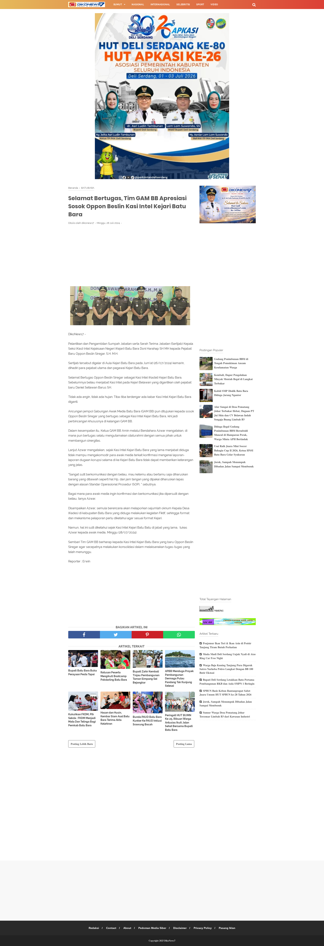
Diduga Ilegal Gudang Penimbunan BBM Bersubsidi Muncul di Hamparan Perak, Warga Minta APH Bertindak (231, 433)
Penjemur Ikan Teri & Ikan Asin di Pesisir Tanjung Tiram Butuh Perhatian (225, 645)
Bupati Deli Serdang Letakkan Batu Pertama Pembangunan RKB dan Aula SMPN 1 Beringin (227, 682)
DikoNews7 (169, 940)
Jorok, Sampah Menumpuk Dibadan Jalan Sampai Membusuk (234, 464)
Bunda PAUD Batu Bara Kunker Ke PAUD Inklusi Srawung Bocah (147, 720)
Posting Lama (184, 744)
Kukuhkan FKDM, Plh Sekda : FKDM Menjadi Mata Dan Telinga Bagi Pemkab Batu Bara (82, 720)
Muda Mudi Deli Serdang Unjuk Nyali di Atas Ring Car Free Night (228, 656)
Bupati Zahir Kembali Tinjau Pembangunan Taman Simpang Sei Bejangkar (146, 677)
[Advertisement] (131, 255)
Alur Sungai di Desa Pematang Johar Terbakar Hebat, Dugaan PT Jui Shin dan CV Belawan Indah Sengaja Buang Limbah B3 (234, 413)
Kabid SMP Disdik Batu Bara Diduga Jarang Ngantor (231, 393)
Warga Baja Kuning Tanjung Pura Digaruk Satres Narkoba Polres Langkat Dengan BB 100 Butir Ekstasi (226, 669)
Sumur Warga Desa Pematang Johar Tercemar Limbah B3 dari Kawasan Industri (225, 714)
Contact (111, 927)
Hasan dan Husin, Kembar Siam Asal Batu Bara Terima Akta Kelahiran (115, 718)
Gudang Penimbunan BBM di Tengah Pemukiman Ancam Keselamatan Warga (231, 363)
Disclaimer (180, 927)
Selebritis (183, 4)
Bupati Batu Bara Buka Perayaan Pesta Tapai (82, 672)
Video (214, 4)
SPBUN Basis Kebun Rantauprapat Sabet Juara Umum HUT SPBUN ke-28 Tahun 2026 (225, 693)
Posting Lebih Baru (82, 744)
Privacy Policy (203, 927)
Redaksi (94, 927)
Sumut (117, 4)
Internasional (160, 4)
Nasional (138, 4)
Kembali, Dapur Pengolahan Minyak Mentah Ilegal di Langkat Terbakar (233, 379)
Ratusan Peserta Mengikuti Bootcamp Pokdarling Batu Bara (113, 676)
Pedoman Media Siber (152, 927)
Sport (200, 4)
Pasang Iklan (227, 927)
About (127, 927)
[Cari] (254, 4)
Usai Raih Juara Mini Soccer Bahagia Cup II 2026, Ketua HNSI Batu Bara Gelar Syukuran (233, 450)
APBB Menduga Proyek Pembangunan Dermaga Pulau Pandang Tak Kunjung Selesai (179, 678)
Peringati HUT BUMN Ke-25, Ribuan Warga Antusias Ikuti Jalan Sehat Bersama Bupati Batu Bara (179, 722)
